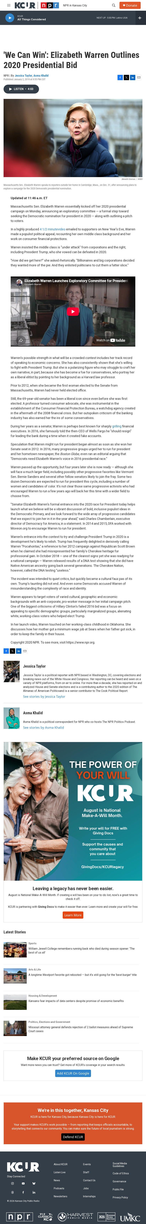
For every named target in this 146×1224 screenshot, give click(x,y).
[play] (10, 18)
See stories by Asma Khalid (43, 727)
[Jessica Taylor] (12, 671)
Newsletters (60, 1196)
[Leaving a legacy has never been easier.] (73, 811)
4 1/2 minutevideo (52, 229)
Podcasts (59, 1188)
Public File (118, 1189)
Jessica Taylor (23, 75)
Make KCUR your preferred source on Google (73, 1058)
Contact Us (89, 1180)
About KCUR (60, 1164)
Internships (89, 1196)
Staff (86, 1172)
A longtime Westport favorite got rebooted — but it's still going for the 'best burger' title (82, 975)
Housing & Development (42, 995)
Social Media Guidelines (120, 1165)
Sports (32, 943)
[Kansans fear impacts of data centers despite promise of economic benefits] (15, 1002)
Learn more (73, 915)
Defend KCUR (73, 1137)
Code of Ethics (121, 1173)
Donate (131, 5)
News (57, 1180)
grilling (117, 426)
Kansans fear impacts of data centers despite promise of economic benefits (76, 1001)
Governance (119, 1181)
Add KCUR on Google (73, 1073)
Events (87, 1164)
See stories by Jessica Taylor (44, 696)
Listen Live (60, 1172)
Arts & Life (34, 969)
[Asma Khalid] (12, 718)
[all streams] (140, 18)
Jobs (86, 1188)
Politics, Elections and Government (49, 1022)
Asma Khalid (40, 75)
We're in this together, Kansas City (73, 1110)
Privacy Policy (120, 1197)
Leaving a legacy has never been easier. (73, 888)
